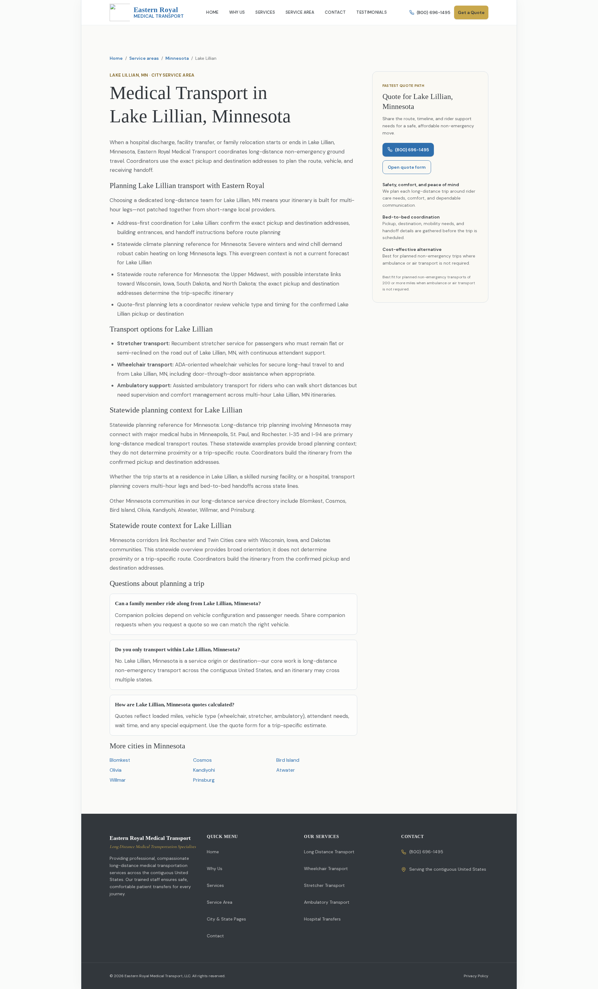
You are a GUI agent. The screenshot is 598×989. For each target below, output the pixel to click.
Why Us (214, 868)
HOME (212, 12)
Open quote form (407, 167)
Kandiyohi (204, 770)
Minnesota (177, 58)
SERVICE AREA (300, 12)
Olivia (115, 770)
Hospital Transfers (322, 919)
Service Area (219, 902)
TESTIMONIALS (371, 12)
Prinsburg (204, 780)
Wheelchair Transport (326, 868)
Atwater (285, 770)
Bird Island (287, 760)
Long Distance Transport (329, 852)
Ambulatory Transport (326, 902)
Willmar (118, 780)
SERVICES (265, 12)
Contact (215, 936)
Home (116, 58)
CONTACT (335, 12)
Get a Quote (471, 12)
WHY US (237, 12)
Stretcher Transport (324, 885)
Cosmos (202, 760)
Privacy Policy (476, 975)
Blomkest (120, 760)
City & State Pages (226, 919)
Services (215, 885)
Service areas (144, 58)
